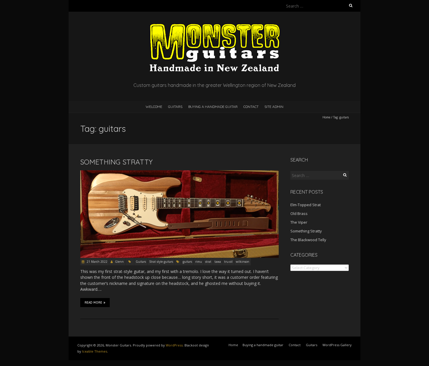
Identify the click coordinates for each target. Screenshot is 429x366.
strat (208, 262)
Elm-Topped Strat (305, 204)
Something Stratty (116, 161)
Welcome (154, 106)
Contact (251, 106)
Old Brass (299, 213)
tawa (217, 262)
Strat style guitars (161, 262)
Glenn (119, 262)
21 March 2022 (96, 262)
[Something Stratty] (179, 173)
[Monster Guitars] (214, 26)
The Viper (298, 222)
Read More (93, 302)
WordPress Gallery (337, 345)
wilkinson (242, 262)
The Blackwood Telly (308, 239)
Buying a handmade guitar (213, 106)
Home (326, 117)
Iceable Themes (94, 351)
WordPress (174, 345)
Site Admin (273, 106)
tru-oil (228, 262)
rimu (198, 262)
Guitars (175, 106)
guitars (187, 262)
